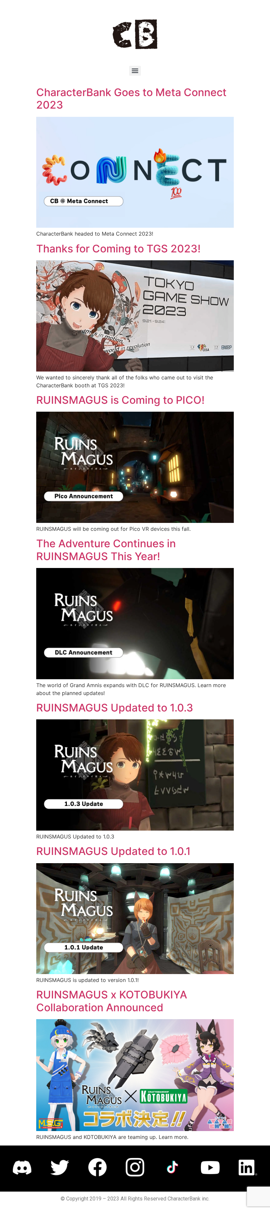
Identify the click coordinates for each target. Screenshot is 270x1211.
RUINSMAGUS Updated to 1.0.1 (113, 851)
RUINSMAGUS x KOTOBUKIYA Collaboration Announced (111, 1001)
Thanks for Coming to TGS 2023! (118, 248)
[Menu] (135, 71)
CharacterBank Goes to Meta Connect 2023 (131, 98)
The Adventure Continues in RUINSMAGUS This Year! (106, 549)
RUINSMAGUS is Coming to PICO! (120, 400)
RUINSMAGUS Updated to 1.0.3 (114, 707)
